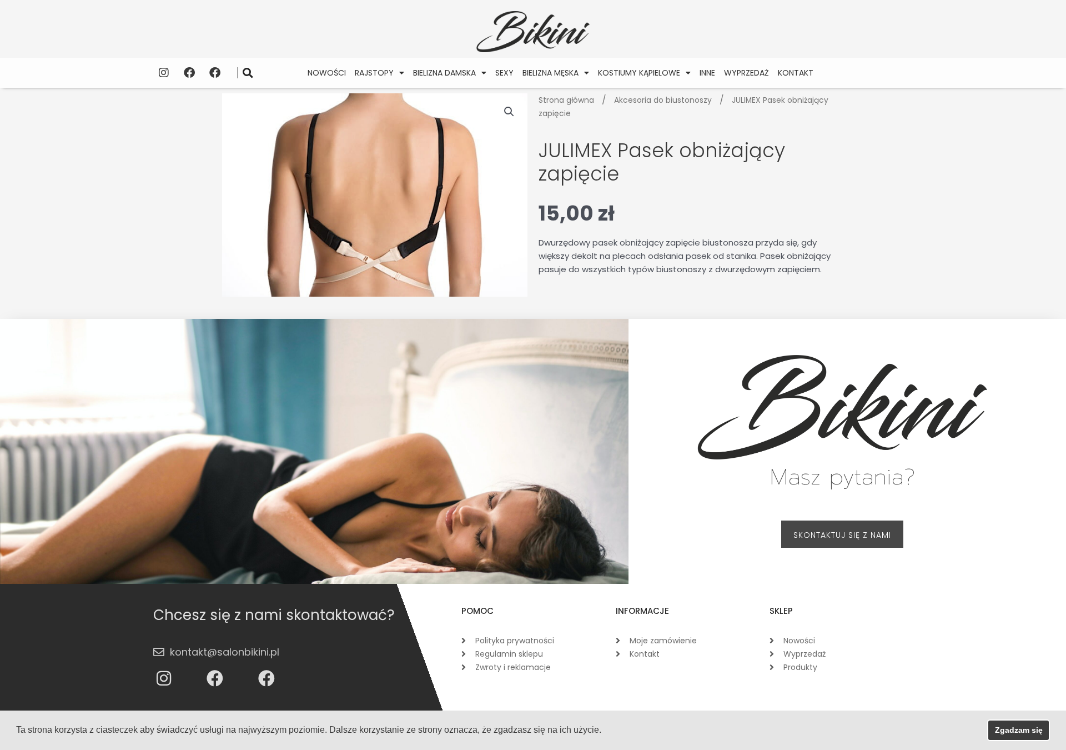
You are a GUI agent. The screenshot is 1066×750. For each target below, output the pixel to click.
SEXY (504, 72)
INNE (707, 72)
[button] (248, 72)
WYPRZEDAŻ (746, 72)
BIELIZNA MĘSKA (550, 72)
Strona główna (566, 100)
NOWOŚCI (327, 72)
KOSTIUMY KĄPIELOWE (639, 72)
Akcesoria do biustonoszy (663, 100)
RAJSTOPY (374, 72)
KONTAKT (795, 72)
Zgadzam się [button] (1019, 730)
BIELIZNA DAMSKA (444, 72)
